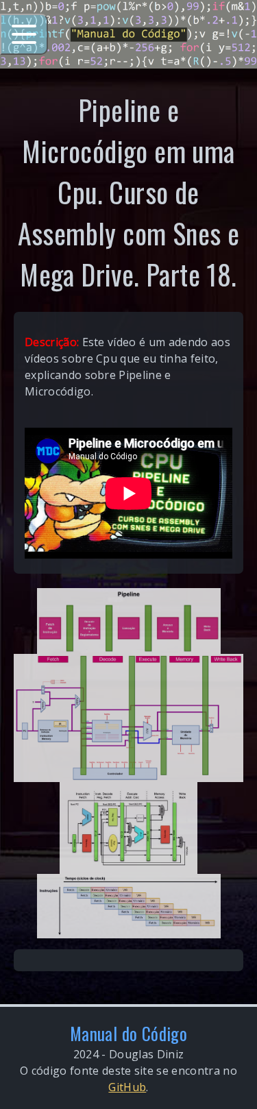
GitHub (127, 1087)
